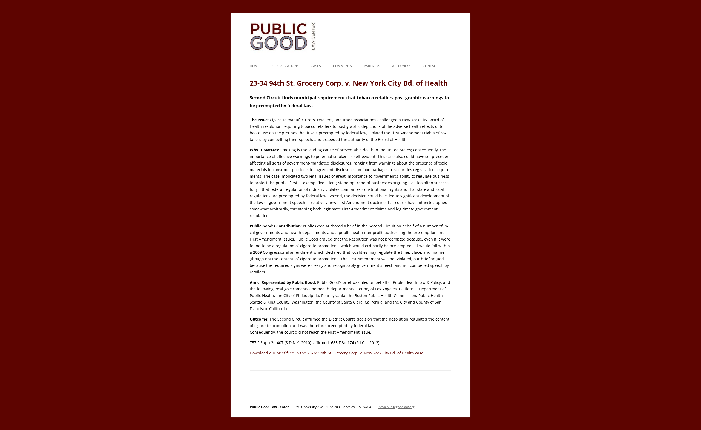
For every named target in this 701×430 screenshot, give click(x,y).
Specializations (285, 66)
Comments (342, 66)
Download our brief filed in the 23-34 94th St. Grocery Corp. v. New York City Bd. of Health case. (337, 353)
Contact (430, 66)
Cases (316, 66)
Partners (372, 66)
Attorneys (401, 66)
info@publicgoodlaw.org (396, 407)
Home (255, 66)
